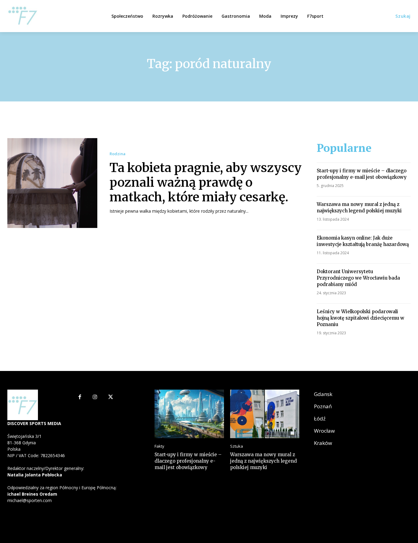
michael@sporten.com (29, 500)
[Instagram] (95, 397)
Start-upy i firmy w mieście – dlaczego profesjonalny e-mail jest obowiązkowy (362, 174)
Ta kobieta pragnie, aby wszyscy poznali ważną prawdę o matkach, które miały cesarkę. (206, 182)
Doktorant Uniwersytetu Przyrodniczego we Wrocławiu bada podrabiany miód (358, 278)
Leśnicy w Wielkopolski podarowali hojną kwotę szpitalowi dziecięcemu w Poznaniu (360, 318)
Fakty (159, 446)
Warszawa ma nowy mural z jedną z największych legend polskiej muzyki (359, 207)
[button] (403, 16)
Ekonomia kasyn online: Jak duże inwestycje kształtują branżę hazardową (363, 241)
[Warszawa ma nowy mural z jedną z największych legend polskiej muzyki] (264, 414)
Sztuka (236, 446)
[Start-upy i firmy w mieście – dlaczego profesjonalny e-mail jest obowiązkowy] (189, 414)
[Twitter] (110, 397)
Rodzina (117, 154)
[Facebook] (79, 397)
